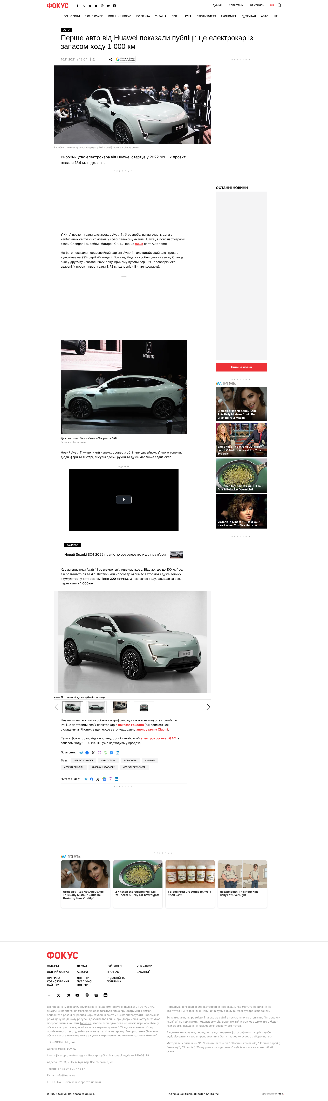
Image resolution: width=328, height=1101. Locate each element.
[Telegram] (90, 5)
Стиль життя (206, 16)
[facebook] (49, 995)
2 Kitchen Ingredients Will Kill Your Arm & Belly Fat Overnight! (240, 487)
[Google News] (108, 5)
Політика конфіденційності (185, 1094)
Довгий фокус (58, 972)
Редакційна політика (116, 979)
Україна (160, 16)
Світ (174, 16)
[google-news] (96, 995)
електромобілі (84, 760)
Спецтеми (236, 5)
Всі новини (72, 16)
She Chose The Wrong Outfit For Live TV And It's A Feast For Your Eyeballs (239, 450)
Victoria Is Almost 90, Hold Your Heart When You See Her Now (238, 523)
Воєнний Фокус (119, 16)
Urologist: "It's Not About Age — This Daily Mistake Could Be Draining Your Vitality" (238, 414)
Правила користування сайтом (58, 981)
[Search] (279, 5)
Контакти (212, 1094)
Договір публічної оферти (84, 981)
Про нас (113, 972)
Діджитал (249, 16)
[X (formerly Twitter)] (84, 5)
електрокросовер (135, 767)
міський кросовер (104, 767)
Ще (276, 16)
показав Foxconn (131, 725)
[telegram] (68, 995)
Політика (143, 16)
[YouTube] (96, 5)
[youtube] (77, 995)
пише (139, 244)
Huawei (151, 760)
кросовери (109, 760)
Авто (264, 16)
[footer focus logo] (62, 955)
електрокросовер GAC (158, 738)
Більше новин (241, 367)
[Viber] (102, 5)
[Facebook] (77, 5)
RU (272, 5)
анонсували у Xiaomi (152, 729)
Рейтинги (257, 5)
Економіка (229, 16)
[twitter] (58, 995)
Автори (82, 972)
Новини (53, 965)
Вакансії (143, 972)
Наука (187, 16)
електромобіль (74, 767)
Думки (217, 5)
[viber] (87, 995)
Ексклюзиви (94, 16)
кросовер (131, 760)
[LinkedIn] (114, 5)
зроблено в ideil (273, 1094)
